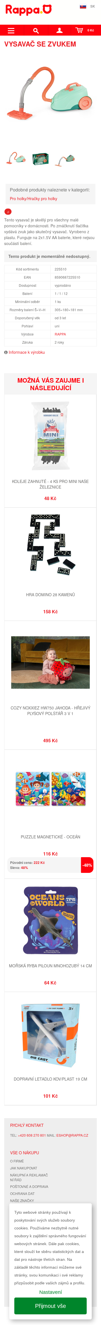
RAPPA (60, 334)
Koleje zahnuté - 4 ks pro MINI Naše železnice (50, 484)
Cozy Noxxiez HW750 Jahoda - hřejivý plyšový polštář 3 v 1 (50, 710)
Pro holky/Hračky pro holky (33, 198)
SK (92, 6)
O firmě (17, 1160)
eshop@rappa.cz (72, 1135)
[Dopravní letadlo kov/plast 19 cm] (50, 1034)
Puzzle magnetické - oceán (50, 837)
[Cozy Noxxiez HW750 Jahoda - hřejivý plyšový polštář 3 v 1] (50, 663)
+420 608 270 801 (32, 1135)
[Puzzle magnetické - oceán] (50, 792)
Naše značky (22, 1200)
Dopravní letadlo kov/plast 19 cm (50, 1079)
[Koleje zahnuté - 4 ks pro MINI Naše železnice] (50, 436)
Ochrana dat (22, 1193)
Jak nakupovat (23, 1168)
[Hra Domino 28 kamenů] (50, 550)
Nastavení (50, 1292)
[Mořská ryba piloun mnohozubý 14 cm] (50, 921)
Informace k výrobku (27, 352)
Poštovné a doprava (29, 1186)
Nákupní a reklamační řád (29, 1177)
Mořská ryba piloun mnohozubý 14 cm (50, 965)
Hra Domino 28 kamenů (50, 594)
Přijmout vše (50, 1306)
